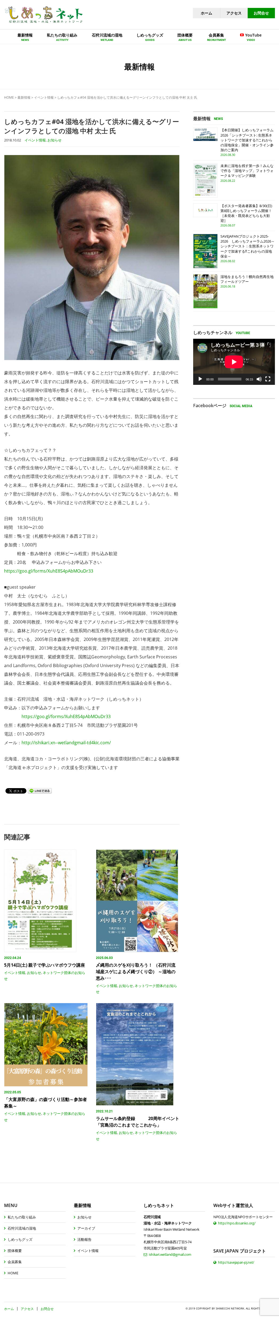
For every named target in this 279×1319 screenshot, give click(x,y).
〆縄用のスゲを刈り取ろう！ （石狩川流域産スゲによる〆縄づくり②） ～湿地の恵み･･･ (135, 971)
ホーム (206, 13)
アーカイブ (86, 1228)
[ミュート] (259, 379)
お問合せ (261, 13)
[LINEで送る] (40, 791)
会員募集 (15, 1261)
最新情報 (24, 97)
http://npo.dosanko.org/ (236, 1223)
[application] (234, 362)
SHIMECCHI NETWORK (230, 1308)
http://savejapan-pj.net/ (236, 1262)
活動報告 (84, 1239)
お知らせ (54, 140)
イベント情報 (44, 97)
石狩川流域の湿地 (22, 1228)
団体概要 (15, 1250)
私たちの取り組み (22, 1217)
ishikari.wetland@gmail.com (170, 1254)
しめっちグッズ (20, 1239)
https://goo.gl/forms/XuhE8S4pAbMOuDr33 (48, 571)
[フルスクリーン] (268, 379)
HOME (9, 97)
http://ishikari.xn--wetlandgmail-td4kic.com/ (66, 743)
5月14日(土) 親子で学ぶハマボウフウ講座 (44, 965)
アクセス (234, 13)
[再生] (200, 379)
